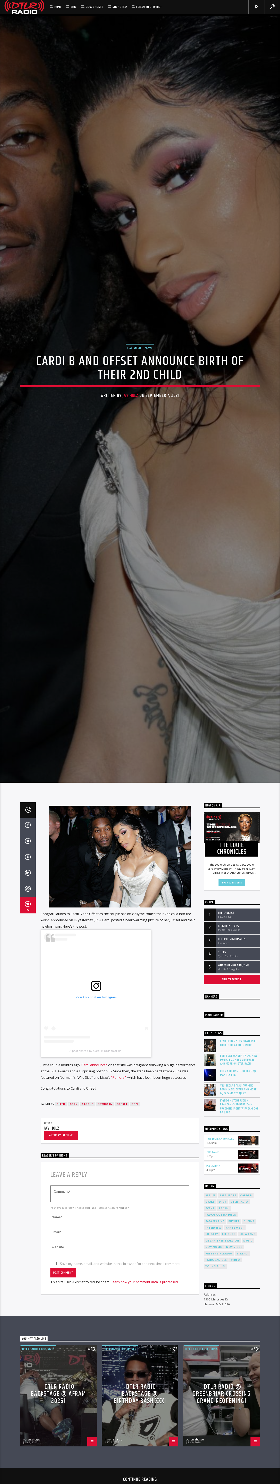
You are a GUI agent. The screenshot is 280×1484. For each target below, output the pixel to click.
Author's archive (61, 1192)
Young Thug (215, 1323)
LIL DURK (229, 1291)
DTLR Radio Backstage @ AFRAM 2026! (58, 1451)
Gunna (249, 1278)
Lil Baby (211, 1291)
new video (234, 1304)
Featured (134, 374)
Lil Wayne (247, 1291)
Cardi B (87, 1161)
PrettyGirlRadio (218, 1310)
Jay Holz (130, 422)
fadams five (214, 1278)
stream (242, 1310)
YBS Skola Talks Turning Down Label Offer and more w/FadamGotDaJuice (238, 1147)
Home (58, 6)
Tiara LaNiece (216, 1317)
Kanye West (234, 1285)
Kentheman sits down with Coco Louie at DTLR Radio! (238, 1100)
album (210, 1252)
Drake (210, 1259)
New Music (213, 1304)
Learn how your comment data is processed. (144, 1339)
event (210, 1265)
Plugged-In (213, 1223)
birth (61, 1161)
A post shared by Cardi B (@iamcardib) (96, 1108)
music (248, 1297)
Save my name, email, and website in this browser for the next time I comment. (120, 1321)
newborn (105, 1161)
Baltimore (228, 1252)
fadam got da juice (220, 1272)
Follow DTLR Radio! (148, 6)
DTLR (223, 1259)
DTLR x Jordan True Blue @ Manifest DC (238, 1130)
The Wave (212, 1209)
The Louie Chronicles (220, 1196)
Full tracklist (231, 1036)
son (135, 1161)
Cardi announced (94, 1122)
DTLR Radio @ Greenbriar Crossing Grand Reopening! (221, 1451)
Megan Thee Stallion (222, 1297)
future (234, 1278)
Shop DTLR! (120, 6)
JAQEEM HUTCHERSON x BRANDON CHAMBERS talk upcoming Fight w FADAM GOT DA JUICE (239, 1164)
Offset (122, 1161)
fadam (224, 1265)
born (73, 1161)
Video (235, 1317)
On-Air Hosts (95, 6)
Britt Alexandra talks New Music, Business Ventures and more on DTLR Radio (238, 1117)
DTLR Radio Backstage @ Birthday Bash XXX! (140, 1451)
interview (213, 1285)
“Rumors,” (118, 1134)
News (149, 374)
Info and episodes (232, 940)
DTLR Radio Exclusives (38, 1406)
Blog (74, 6)
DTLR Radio (239, 1259)
